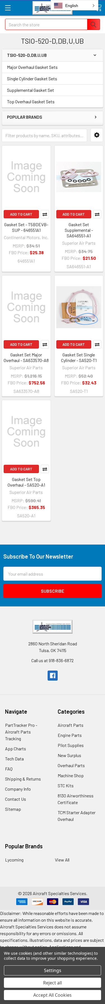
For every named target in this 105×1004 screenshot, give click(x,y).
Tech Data (14, 758)
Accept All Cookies (52, 995)
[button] (96, 135)
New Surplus (69, 755)
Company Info (18, 788)
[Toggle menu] (7, 7)
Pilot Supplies (71, 745)
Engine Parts (70, 735)
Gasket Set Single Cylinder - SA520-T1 (79, 357)
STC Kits (66, 785)
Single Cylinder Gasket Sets (32, 78)
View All (62, 859)
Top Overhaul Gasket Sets (31, 101)
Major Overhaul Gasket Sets (32, 67)
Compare (45, 214)
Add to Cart (21, 214)
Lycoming (14, 859)
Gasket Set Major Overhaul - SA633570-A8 (26, 357)
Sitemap (13, 809)
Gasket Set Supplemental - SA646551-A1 (79, 230)
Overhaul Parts (71, 765)
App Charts (15, 748)
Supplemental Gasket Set (30, 90)
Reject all (52, 983)
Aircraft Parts (70, 725)
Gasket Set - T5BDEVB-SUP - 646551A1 (26, 227)
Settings (52, 970)
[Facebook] (53, 676)
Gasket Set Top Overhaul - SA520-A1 (26, 482)
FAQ (9, 768)
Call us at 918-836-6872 (52, 660)
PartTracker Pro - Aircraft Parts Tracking (21, 731)
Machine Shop (71, 775)
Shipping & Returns (23, 778)
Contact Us (15, 799)
